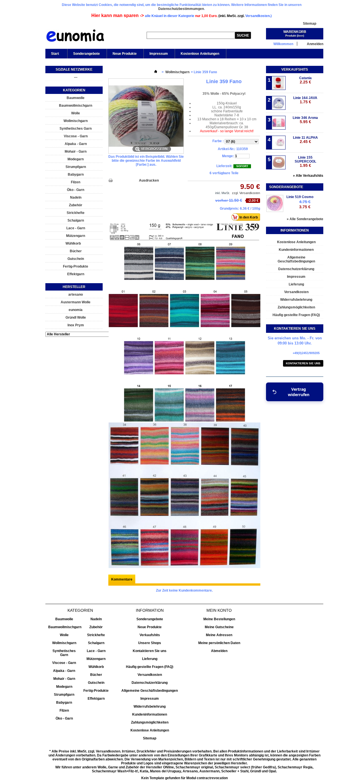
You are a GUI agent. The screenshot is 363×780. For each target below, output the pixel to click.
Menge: (228, 156)
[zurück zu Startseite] (155, 72)
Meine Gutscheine (219, 627)
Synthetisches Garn (76, 129)
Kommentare (121, 579)
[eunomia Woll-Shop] (75, 37)
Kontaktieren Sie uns (303, 363)
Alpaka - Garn (76, 144)
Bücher (76, 251)
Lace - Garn (75, 228)
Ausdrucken (149, 180)
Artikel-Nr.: (226, 149)
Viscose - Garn (76, 136)
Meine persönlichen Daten (219, 643)
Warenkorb (294, 32)
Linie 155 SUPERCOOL (305, 161)
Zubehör (75, 205)
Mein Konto (219, 610)
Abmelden (219, 651)
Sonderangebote (86, 54)
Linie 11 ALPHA (305, 140)
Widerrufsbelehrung (296, 300)
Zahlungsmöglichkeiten (296, 307)
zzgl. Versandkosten (246, 193)
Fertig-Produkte (75, 266)
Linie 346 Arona (305, 120)
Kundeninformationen (296, 250)
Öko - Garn (75, 190)
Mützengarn (75, 236)
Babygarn (76, 174)
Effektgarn (75, 274)
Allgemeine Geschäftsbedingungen (296, 259)
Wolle (75, 113)
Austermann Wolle (75, 302)
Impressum (158, 54)
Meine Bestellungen (219, 619)
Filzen (75, 182)
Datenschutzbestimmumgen (181, 9)
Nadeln (75, 197)
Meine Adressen (219, 635)
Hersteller (74, 287)
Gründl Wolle (76, 317)
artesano (75, 295)
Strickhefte (76, 213)
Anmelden (315, 44)
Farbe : (218, 141)
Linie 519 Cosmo (299, 197)
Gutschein (75, 259)
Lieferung (296, 284)
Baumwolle (76, 98)
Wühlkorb (73, 243)
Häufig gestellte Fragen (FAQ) (296, 315)
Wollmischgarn (76, 121)
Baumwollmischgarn (75, 106)
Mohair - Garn (75, 152)
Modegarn (75, 159)
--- (75, 77)
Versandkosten (296, 292)
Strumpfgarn (76, 167)
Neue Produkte (125, 54)
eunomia (76, 310)
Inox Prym (75, 325)
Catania (305, 80)
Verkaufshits (294, 70)
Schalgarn (75, 220)
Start (52, 55)
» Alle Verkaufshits (308, 176)
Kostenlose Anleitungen (200, 54)
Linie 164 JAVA (305, 100)
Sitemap (309, 24)
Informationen (294, 230)
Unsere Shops (149, 643)
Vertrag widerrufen (298, 391)
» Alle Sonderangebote (305, 219)
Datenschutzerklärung (296, 269)
